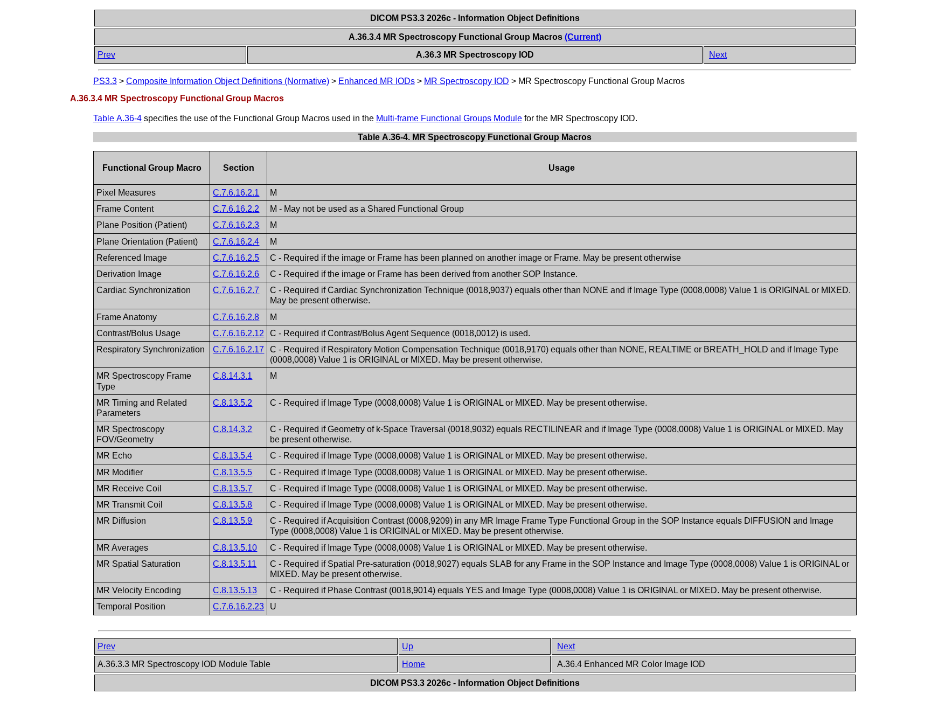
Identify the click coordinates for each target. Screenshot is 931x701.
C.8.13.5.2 (232, 402)
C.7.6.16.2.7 (236, 290)
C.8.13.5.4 (232, 455)
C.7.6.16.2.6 (236, 274)
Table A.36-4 (117, 118)
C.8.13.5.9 (232, 520)
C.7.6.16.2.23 (238, 606)
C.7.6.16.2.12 (238, 333)
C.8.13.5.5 (232, 472)
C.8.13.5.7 (232, 488)
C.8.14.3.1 (232, 375)
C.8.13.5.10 (235, 547)
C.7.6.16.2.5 (236, 257)
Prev (106, 54)
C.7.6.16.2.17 (238, 349)
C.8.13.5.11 (234, 563)
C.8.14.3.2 (232, 429)
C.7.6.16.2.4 (236, 241)
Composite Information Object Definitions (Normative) (227, 81)
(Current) (583, 36)
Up (407, 646)
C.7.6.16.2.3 (236, 225)
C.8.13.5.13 (235, 590)
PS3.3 (105, 81)
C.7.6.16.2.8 (236, 317)
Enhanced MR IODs (376, 81)
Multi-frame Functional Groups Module (449, 118)
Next (718, 54)
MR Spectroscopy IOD (466, 81)
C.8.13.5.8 (232, 504)
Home (413, 664)
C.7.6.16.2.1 (236, 192)
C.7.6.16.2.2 (236, 208)
